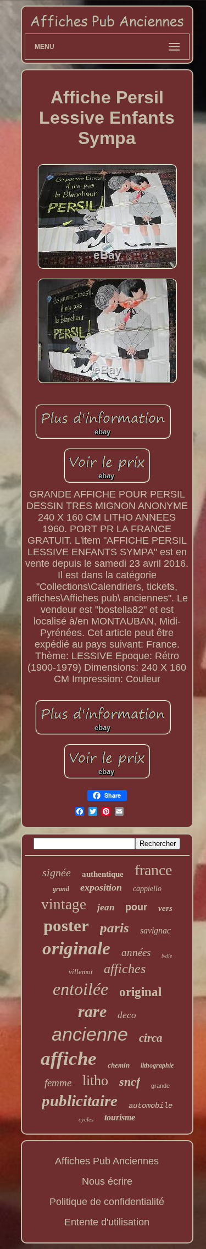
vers (165, 908)
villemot (81, 972)
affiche (69, 1058)
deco (127, 1015)
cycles (86, 1119)
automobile (150, 1105)
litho (95, 1080)
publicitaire (80, 1100)
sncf (129, 1081)
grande (160, 1085)
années (136, 952)
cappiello (147, 889)
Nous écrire (107, 1181)
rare (92, 1011)
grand (61, 889)
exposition (101, 887)
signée (56, 872)
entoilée (80, 989)
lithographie (157, 1065)
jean (105, 907)
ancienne (90, 1034)
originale (76, 948)
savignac (155, 930)
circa (151, 1037)
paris (114, 927)
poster (66, 925)
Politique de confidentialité (106, 1201)
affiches (125, 968)
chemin (119, 1065)
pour (136, 907)
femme (57, 1082)
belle (167, 956)
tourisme (119, 1117)
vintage (63, 904)
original (140, 992)
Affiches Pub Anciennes (107, 1161)
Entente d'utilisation (106, 1222)
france (153, 869)
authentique (103, 874)
